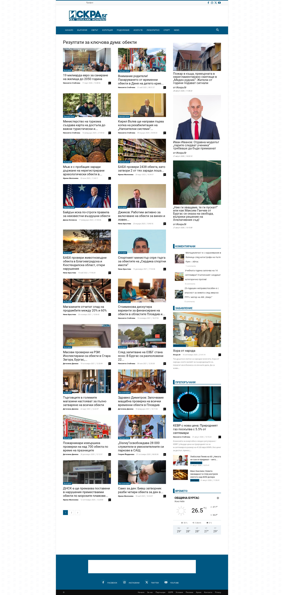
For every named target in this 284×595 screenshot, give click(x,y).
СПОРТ (167, 30)
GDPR (170, 592)
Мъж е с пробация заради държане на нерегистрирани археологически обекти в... (83, 170)
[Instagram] (212, 3)
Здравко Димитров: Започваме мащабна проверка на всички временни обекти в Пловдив (141, 401)
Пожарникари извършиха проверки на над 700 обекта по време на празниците (85, 446)
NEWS (176, 30)
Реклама (189, 592)
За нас (150, 592)
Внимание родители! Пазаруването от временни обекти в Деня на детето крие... (141, 79)
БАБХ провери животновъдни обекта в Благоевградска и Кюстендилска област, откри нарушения (84, 263)
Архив (198, 592)
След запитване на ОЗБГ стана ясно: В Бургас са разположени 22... (140, 355)
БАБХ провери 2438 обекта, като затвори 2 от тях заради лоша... (141, 168)
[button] (217, 30)
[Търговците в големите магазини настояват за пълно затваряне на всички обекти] (87, 381)
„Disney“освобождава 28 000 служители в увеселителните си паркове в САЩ (141, 446)
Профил (89, 2)
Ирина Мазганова (70, 178)
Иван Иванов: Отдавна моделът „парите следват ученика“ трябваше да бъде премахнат (196, 145)
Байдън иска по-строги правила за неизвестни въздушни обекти (86, 214)
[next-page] (77, 512)
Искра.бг (177, 354)
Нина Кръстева (124, 223)
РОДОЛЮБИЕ (123, 30)
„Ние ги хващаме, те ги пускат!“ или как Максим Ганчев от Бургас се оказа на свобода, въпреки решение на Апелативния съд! (195, 213)
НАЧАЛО (69, 30)
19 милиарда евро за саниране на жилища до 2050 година (85, 77)
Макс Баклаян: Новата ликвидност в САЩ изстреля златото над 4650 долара (204, 474)
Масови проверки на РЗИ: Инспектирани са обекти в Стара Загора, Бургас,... (86, 355)
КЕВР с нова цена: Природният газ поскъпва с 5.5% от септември (195, 429)
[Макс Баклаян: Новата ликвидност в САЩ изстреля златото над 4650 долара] (180, 475)
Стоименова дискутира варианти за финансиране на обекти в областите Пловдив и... (141, 310)
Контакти (208, 592)
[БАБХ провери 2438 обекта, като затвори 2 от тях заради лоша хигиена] (142, 151)
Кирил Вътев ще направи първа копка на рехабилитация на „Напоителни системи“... (141, 125)
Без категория (124, 302)
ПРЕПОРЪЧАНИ (185, 382)
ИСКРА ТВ (138, 30)
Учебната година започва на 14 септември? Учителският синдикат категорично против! (203, 275)
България (67, 70)
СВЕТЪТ (94, 30)
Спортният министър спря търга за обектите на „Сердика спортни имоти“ (142, 261)
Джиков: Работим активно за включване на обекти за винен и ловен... (141, 215)
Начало (141, 592)
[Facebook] (208, 3)
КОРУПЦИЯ (107, 30)
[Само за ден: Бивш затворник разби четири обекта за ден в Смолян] (142, 472)
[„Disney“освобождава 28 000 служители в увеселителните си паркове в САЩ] (142, 427)
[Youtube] (219, 3)
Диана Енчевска (70, 220)
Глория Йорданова (126, 454)
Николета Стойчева (71, 83)
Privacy (218, 592)
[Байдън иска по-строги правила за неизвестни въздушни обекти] (87, 196)
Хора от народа (184, 350)
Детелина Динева (70, 363)
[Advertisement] (142, 566)
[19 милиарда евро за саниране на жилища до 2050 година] (87, 60)
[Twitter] (215, 3)
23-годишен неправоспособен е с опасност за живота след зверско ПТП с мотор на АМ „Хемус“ (202, 292)
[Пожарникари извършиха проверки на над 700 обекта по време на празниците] (87, 427)
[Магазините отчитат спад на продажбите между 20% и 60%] (87, 291)
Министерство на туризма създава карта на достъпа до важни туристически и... (84, 125)
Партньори (160, 592)
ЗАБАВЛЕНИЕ (183, 308)
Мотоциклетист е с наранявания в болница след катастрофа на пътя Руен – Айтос (203, 257)
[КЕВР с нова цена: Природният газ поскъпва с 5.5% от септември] (197, 404)
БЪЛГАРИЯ (82, 30)
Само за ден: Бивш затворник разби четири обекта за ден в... (140, 490)
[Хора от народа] (197, 329)
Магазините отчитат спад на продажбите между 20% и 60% (85, 308)
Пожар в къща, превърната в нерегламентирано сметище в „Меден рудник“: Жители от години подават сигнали (195, 78)
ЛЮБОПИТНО (153, 30)
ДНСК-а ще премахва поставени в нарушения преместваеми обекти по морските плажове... (86, 492)
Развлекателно (179, 346)
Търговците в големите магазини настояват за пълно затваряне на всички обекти (84, 401)
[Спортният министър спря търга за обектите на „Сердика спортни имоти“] (142, 242)
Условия (179, 592)
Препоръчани (124, 71)
